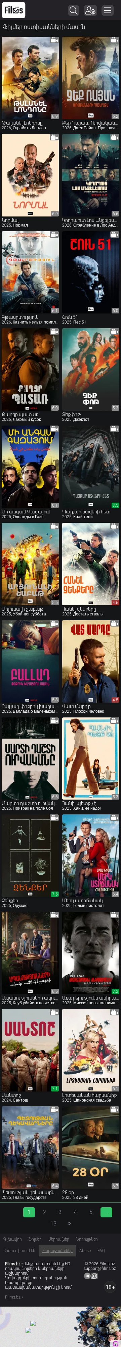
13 (53, 1223)
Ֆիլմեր (35, 1239)
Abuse (85, 1250)
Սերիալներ (58, 1239)
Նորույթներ (87, 1239)
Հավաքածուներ (57, 1250)
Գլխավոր (12, 1239)
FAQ (101, 1250)
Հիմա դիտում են (19, 1250)
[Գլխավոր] (13, 10)
